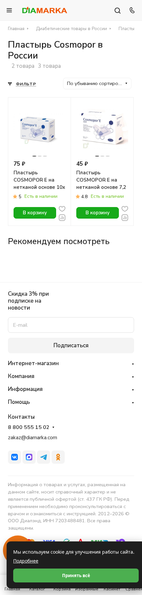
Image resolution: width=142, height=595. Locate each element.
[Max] (29, 457)
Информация (25, 389)
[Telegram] (43, 457)
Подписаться (71, 345)
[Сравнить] (62, 217)
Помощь (19, 402)
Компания (21, 376)
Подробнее (25, 561)
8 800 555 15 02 (29, 427)
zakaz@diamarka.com (32, 437)
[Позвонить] (131, 10)
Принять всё (76, 575)
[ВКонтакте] (14, 457)
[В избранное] (62, 208)
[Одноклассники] (58, 457)
